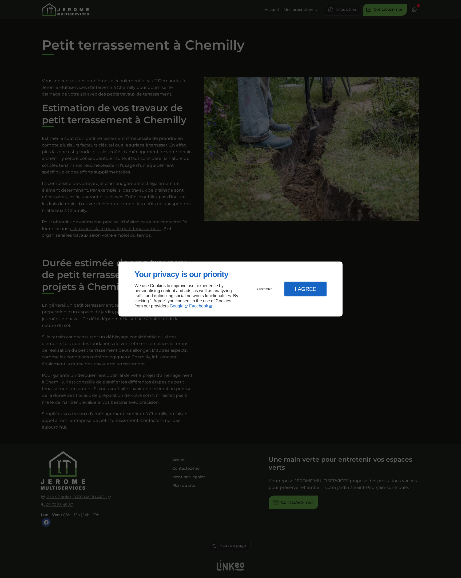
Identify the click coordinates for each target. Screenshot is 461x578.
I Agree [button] (305, 289)
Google (177, 306)
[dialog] (230, 289)
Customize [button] (264, 289)
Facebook (198, 306)
